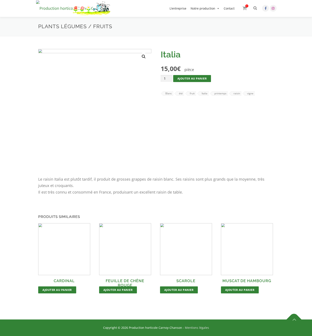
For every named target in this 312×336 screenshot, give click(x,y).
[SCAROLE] (186, 249)
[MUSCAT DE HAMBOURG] (247, 249)
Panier (246, 5)
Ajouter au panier (192, 78)
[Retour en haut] (294, 319)
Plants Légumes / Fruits (75, 26)
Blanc (168, 93)
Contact (229, 8)
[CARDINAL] (64, 249)
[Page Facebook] (265, 8)
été (181, 93)
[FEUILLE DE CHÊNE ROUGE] (125, 249)
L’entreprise (178, 8)
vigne (250, 93)
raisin (236, 93)
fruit (192, 93)
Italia (204, 93)
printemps (220, 93)
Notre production (203, 8)
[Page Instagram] (273, 8)
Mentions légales (197, 328)
